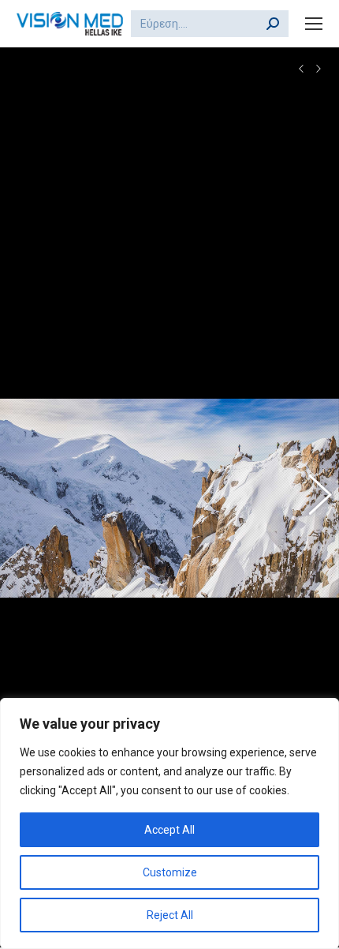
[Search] (272, 23)
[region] (169, 823)
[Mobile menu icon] (313, 23)
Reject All (170, 915)
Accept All (169, 829)
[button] (27, 498)
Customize (170, 872)
